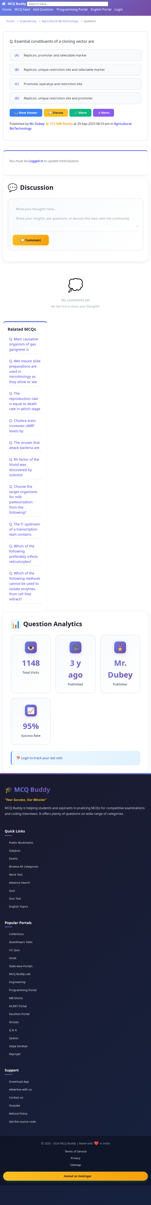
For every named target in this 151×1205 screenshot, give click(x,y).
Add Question (43, 9)
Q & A (13, 1030)
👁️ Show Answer (26, 113)
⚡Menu (103, 113)
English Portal (101, 9)
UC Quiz (14, 950)
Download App (19, 1081)
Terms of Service (76, 1151)
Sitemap (75, 1165)
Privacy (75, 1158)
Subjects (14, 850)
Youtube (14, 1105)
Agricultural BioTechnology (60, 21)
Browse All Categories (23, 866)
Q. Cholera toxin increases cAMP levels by (22, 425)
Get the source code (22, 1121)
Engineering (28, 21)
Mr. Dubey (36, 124)
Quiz (12, 890)
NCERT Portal (18, 1006)
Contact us (16, 1097)
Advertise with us (20, 1089)
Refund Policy (18, 1113)
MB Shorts (16, 998)
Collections (16, 934)
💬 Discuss (56, 113)
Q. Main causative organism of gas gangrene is (23, 344)
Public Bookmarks (21, 842)
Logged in (36, 161)
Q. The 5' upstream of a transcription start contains (24, 529)
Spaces (13, 1038)
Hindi (12, 958)
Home (6, 9)
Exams (13, 858)
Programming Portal (72, 9)
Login (118, 9)
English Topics (18, 906)
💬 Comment (31, 240)
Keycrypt (14, 1054)
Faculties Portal (19, 1014)
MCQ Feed (22, 9)
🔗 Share (80, 113)
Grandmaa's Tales (20, 942)
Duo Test (15, 898)
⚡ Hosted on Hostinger (75, 1176)
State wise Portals (21, 966)
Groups (14, 1022)
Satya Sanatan (18, 1046)
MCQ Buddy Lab (19, 974)
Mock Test (15, 874)
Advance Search (19, 882)
